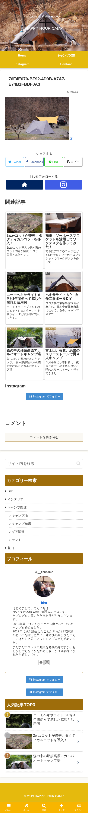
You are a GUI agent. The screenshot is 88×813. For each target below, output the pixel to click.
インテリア (15, 499)
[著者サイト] (24, 185)
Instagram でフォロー (46, 396)
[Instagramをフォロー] (63, 185)
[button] (78, 463)
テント (16, 540)
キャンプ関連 (17, 507)
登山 (10, 548)
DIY (10, 491)
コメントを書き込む (44, 437)
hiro (44, 602)
